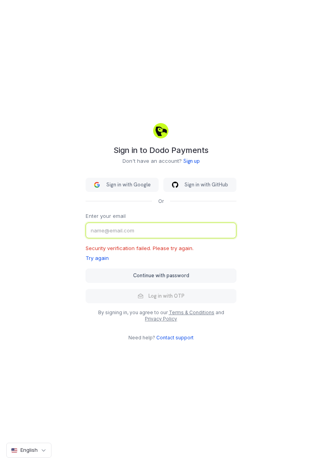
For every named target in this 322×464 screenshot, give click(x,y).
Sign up (191, 161)
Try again (97, 258)
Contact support (175, 338)
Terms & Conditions (191, 312)
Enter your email (106, 216)
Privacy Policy (161, 319)
